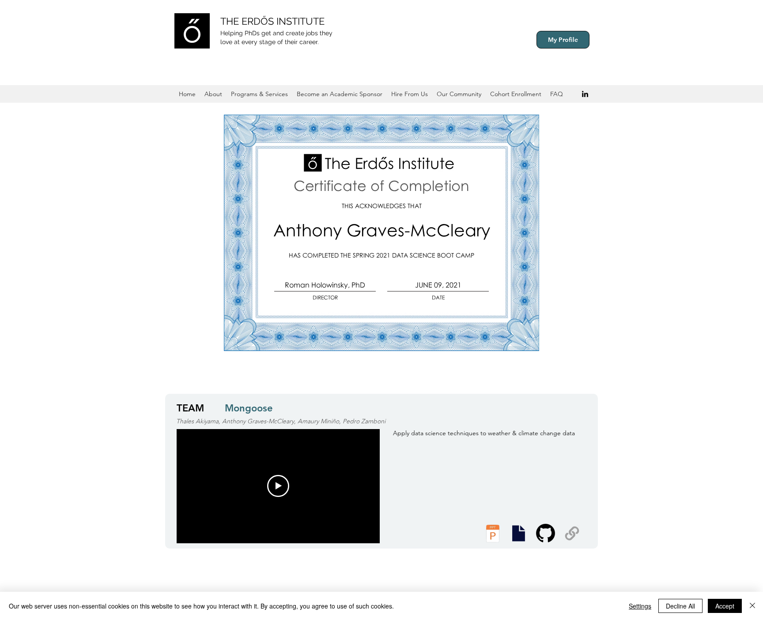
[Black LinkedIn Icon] (585, 94)
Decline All (680, 605)
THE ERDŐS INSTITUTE (272, 21)
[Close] (752, 606)
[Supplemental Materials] (572, 533)
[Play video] (278, 486)
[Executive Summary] (518, 533)
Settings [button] (640, 605)
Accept (724, 605)
